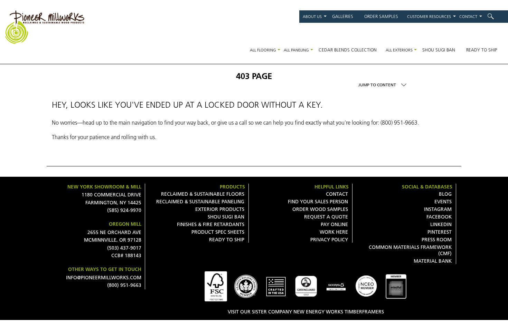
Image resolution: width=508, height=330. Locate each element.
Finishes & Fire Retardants (210, 224)
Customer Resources (429, 16)
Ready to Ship (481, 49)
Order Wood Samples (320, 209)
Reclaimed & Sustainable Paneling (200, 201)
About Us (312, 16)
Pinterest (439, 232)
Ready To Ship (226, 239)
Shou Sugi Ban (438, 49)
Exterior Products (219, 209)
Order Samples (381, 16)
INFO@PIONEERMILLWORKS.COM (103, 277)
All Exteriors (399, 49)
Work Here (334, 232)
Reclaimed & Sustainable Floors (202, 194)
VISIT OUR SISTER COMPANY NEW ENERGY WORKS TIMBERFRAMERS (306, 312)
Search (495, 16)
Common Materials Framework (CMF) (410, 250)
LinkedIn (441, 224)
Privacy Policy (329, 239)
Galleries (342, 16)
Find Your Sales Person (318, 201)
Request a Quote (326, 217)
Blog (445, 194)
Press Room (437, 239)
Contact (468, 16)
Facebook (439, 217)
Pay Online (334, 224)
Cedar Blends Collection (348, 49)
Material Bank (433, 261)
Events (443, 201)
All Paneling (296, 49)
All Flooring (263, 49)
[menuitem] (495, 16)
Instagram (438, 209)
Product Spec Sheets (217, 232)
